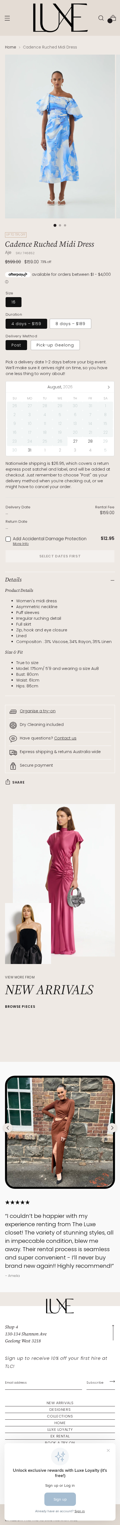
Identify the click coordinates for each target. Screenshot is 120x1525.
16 (13, 302)
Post (16, 345)
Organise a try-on (38, 711)
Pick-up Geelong (55, 345)
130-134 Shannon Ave (26, 1334)
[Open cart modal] (113, 18)
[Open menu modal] (7, 18)
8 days (70, 324)
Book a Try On (60, 1442)
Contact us (65, 738)
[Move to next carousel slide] (112, 1128)
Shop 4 (11, 1327)
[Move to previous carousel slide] (8, 1128)
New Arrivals (60, 1403)
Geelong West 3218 (23, 1341)
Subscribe (95, 1382)
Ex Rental (60, 1436)
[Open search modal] (101, 18)
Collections (60, 1416)
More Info (21, 543)
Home (10, 47)
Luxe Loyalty (60, 1429)
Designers (60, 1409)
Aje (8, 252)
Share (18, 782)
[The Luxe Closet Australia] (60, 18)
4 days (26, 324)
